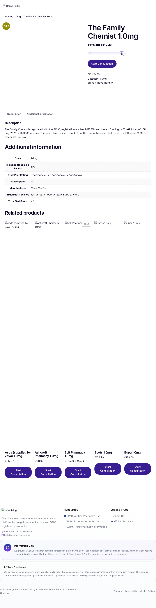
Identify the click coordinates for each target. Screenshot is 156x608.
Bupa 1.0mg (132, 452)
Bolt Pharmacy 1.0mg (75, 454)
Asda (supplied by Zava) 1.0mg (18, 454)
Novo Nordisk (105, 82)
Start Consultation (102, 63)
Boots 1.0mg (103, 452)
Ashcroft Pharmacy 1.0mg (46, 454)
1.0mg (103, 78)
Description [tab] (14, 113)
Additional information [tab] (40, 113)
